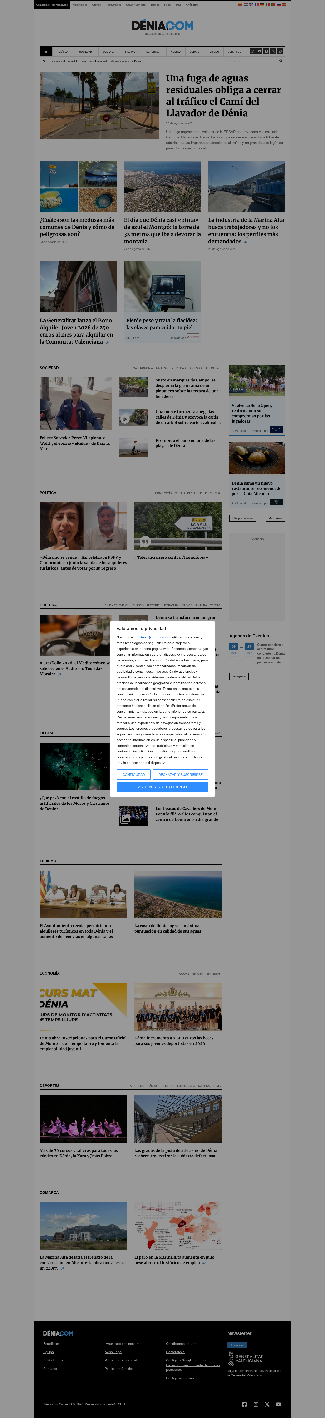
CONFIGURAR (134, 774)
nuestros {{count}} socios (152, 637)
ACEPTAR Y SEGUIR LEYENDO (162, 787)
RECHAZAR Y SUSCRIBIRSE (180, 774)
